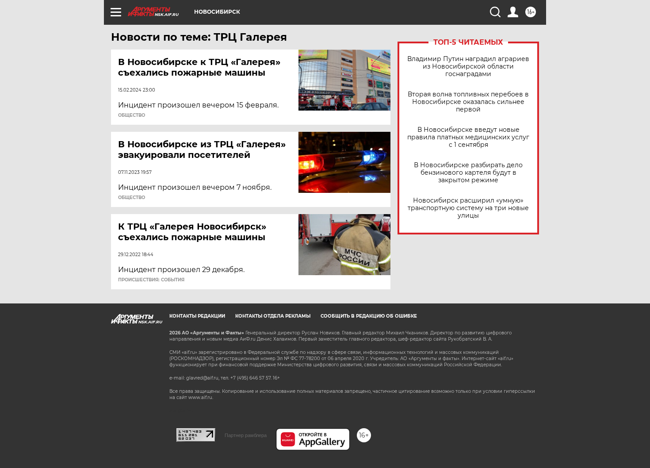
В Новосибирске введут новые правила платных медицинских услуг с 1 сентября (468, 137)
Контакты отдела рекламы (272, 316)
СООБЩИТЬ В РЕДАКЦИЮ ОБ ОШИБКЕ (369, 316)
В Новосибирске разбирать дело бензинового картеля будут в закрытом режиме (468, 172)
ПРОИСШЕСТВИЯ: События (151, 280)
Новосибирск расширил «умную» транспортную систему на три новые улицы (468, 208)
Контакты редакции (197, 316)
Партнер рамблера (246, 435)
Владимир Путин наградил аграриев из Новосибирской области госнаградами (468, 66)
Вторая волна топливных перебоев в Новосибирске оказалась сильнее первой (468, 102)
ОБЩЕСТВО (131, 115)
